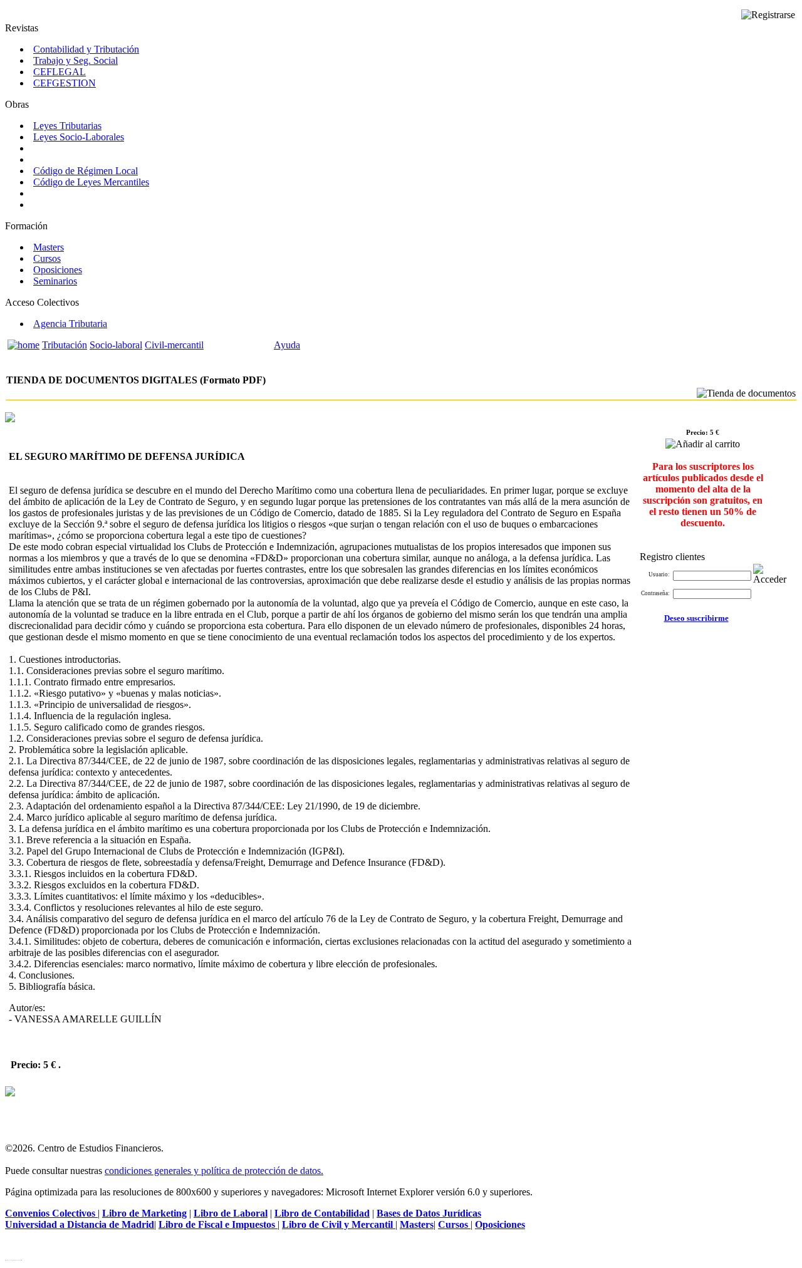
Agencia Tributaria (70, 323)
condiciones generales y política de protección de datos (213, 1170)
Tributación (64, 345)
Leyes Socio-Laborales (78, 137)
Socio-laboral (116, 345)
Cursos (47, 258)
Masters (48, 247)
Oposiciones (57, 269)
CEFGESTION (64, 83)
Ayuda (287, 345)
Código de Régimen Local (85, 170)
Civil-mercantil (174, 345)
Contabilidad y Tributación (86, 49)
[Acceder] (772, 574)
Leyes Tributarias (67, 125)
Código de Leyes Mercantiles (91, 182)
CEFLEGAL (59, 71)
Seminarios (55, 281)
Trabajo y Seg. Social (75, 60)
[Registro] (768, 15)
